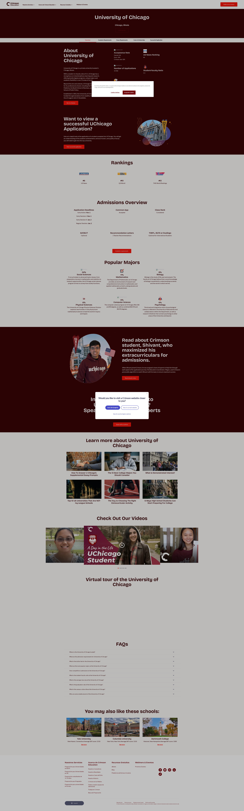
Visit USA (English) (112, 407)
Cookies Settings (115, 92)
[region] (123, 89)
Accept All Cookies (129, 92)
